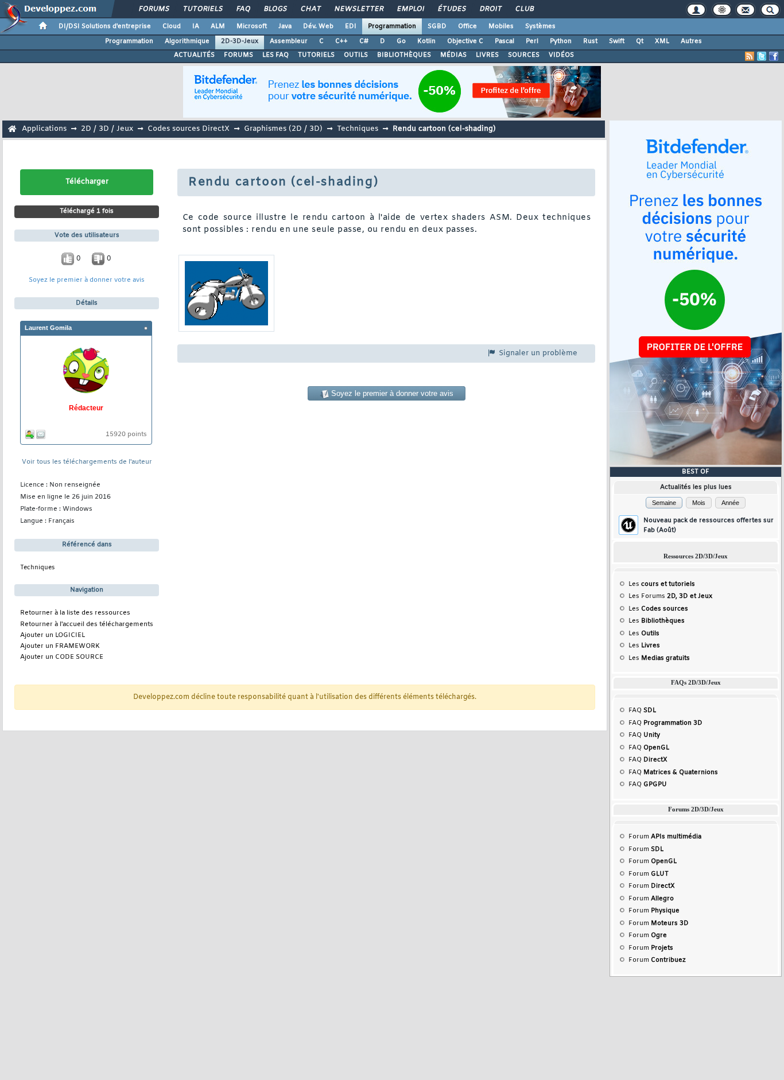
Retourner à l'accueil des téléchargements (86, 624)
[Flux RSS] (749, 56)
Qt (639, 41)
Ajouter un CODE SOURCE (61, 657)
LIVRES (487, 55)
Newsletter (358, 9)
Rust (590, 41)
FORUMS (238, 55)
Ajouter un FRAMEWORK (60, 646)
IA (195, 26)
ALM (218, 26)
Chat (310, 9)
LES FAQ (275, 55)
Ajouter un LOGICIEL (52, 635)
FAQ (243, 9)
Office (467, 26)
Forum (664, 837)
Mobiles (501, 26)
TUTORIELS (316, 55)
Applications (44, 129)
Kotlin (426, 41)
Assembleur (289, 41)
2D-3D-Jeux (239, 41)
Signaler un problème (536, 353)
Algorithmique (187, 41)
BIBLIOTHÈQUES (404, 55)
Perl (532, 41)
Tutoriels (202, 9)
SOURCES (524, 55)
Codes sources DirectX (189, 129)
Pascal (504, 41)
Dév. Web (318, 26)
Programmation (392, 26)
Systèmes (540, 26)
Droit (490, 9)
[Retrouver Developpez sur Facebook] (773, 56)
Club (524, 9)
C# (363, 41)
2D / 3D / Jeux (107, 129)
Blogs (275, 9)
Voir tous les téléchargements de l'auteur (87, 462)
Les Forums (670, 596)
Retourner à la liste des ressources (75, 613)
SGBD (437, 26)
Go (401, 41)
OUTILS (356, 55)
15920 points (126, 434)
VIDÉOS (561, 55)
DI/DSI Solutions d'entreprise (105, 26)
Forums (153, 9)
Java (285, 26)
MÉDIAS (453, 55)
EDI (350, 26)
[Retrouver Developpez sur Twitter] (761, 56)
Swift (616, 41)
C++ (341, 41)
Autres (691, 41)
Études (451, 9)
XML (662, 41)
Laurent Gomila (48, 327)
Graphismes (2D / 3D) (283, 129)
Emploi (410, 9)
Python (561, 41)
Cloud (171, 26)
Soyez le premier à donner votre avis (87, 280)
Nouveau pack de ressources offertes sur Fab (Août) (708, 525)
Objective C (465, 41)
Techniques (357, 129)
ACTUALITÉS (194, 55)
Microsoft (251, 26)
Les (661, 584)
